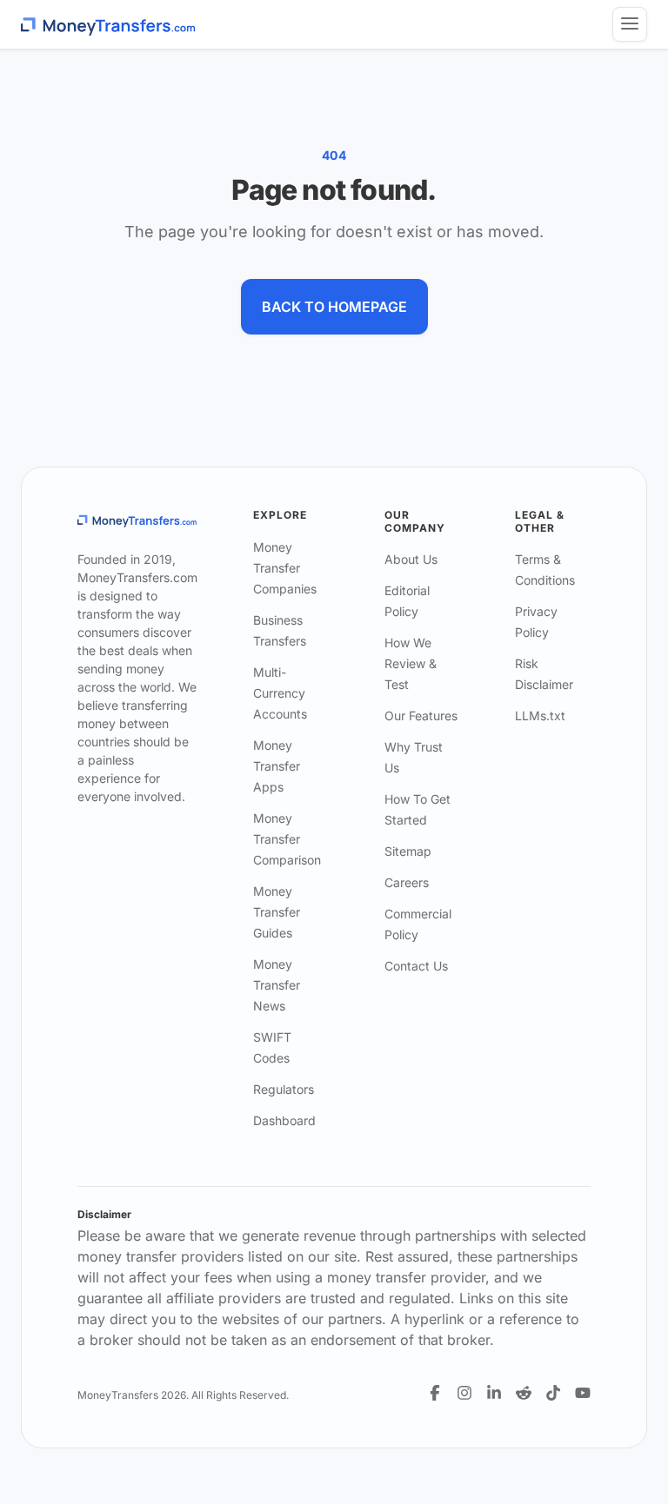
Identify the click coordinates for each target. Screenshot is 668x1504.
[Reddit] (523, 1393)
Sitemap (407, 851)
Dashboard (284, 1120)
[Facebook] (435, 1393)
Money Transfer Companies (285, 568)
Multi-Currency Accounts (280, 693)
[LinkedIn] (494, 1393)
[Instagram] (464, 1393)
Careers (406, 882)
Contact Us (416, 965)
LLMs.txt (540, 715)
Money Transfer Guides (276, 912)
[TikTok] (553, 1393)
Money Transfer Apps (276, 766)
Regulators (283, 1089)
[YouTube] (583, 1393)
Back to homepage (334, 306)
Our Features (421, 715)
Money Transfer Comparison (287, 839)
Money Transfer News (276, 985)
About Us (411, 559)
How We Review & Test (410, 663)
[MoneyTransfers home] (109, 25)
